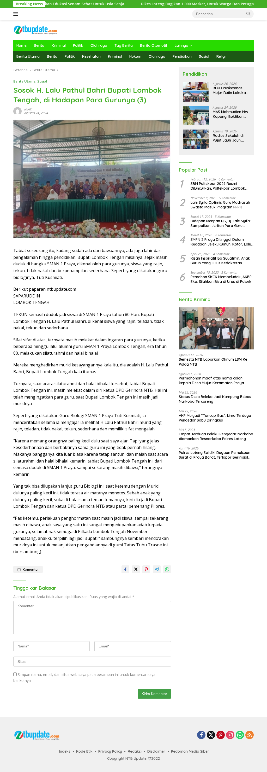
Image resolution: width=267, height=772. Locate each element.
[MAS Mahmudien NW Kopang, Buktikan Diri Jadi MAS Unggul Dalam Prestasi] (196, 115)
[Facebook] (201, 735)
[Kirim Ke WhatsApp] (167, 569)
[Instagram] (230, 735)
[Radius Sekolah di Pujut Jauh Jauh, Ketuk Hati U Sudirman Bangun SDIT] (196, 139)
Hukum (135, 56)
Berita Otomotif (153, 45)
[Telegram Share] (157, 569)
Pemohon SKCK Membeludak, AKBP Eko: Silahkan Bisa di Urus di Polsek (221, 279)
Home (21, 45)
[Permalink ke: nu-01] (17, 110)
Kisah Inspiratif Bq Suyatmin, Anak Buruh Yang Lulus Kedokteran (220, 260)
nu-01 (28, 109)
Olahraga (98, 45)
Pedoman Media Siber (190, 751)
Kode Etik (84, 751)
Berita (39, 45)
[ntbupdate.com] (35, 29)
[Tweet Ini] (136, 569)
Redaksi (135, 751)
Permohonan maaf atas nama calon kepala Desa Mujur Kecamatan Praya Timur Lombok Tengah (211, 380)
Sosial (204, 56)
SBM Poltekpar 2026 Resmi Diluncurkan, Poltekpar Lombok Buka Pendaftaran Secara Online (219, 186)
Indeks (64, 751)
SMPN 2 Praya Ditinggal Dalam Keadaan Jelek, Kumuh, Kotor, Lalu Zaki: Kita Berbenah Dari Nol (221, 242)
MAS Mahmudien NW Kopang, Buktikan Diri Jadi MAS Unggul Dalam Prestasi (230, 114)
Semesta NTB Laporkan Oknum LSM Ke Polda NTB (213, 361)
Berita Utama (28, 56)
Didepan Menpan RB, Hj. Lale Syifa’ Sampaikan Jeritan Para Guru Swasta (221, 223)
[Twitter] (211, 735)
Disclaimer (156, 751)
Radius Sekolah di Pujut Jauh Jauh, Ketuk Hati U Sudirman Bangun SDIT (228, 138)
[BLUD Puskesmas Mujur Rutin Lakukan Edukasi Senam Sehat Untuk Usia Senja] (196, 92)
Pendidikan (182, 56)
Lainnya (181, 45)
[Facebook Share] (125, 569)
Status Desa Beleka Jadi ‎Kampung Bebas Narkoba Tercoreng (215, 399)
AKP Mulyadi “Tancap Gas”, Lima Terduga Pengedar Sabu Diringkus (215, 418)
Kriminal (59, 45)
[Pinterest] (220, 735)
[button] (248, 13)
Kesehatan (91, 56)
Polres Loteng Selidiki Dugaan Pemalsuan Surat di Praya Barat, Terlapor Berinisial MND (214, 455)
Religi (221, 56)
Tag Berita (123, 45)
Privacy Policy (110, 751)
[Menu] (16, 13)
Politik (78, 45)
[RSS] (249, 735)
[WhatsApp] (240, 735)
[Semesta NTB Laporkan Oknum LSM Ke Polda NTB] (216, 328)
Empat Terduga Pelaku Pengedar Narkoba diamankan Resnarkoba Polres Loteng (216, 436)
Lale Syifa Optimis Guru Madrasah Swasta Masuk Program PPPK (220, 204)
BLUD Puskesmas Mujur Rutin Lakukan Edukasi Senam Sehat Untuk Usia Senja (230, 90)
